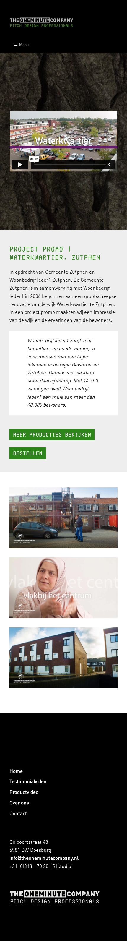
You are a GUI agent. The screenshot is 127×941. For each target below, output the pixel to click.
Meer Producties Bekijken (52, 434)
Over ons (19, 803)
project (32, 312)
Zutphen (104, 304)
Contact (18, 813)
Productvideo (23, 792)
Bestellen (27, 453)
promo (48, 312)
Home (16, 771)
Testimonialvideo (27, 781)
